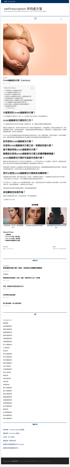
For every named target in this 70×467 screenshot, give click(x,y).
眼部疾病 (5, 375)
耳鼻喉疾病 (6, 384)
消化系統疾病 (6, 265)
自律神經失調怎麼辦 (9, 295)
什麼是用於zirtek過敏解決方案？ (14, 90)
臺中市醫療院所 (7, 387)
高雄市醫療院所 (7, 418)
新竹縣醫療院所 (7, 360)
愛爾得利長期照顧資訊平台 (10, 448)
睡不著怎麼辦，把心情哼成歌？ (12, 303)
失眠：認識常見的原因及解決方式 (13, 286)
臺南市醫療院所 (7, 394)
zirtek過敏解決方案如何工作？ (13, 92)
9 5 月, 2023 (6, 297)
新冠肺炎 (5, 350)
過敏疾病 (5, 77)
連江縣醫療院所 (7, 406)
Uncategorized (7, 320)
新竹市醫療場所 (7, 357)
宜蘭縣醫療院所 (7, 338)
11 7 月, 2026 (7, 280)
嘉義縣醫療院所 (7, 332)
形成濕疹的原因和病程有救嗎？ (35, 225)
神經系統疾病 (7, 378)
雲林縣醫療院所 (7, 415)
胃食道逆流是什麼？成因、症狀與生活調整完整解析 (22, 268)
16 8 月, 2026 (7, 271)
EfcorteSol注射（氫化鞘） (13, 236)
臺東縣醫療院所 (7, 397)
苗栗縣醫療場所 (7, 403)
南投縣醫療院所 (7, 326)
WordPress (33, 461)
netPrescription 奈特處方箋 (23, 9)
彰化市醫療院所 (7, 344)
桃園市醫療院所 (7, 363)
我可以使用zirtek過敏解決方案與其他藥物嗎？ (17, 104)
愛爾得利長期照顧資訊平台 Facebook (13, 444)
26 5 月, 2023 (7, 288)
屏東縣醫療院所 (7, 341)
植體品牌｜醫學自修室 (9, 440)
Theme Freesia (27, 461)
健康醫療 (5, 323)
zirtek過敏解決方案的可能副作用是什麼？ (16, 102)
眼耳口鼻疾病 (7, 372)
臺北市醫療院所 (7, 390)
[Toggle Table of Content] (31, 88)
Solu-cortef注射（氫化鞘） (13, 238)
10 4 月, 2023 (7, 305)
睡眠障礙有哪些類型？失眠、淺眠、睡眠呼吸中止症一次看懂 (21, 278)
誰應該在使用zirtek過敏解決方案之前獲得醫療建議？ (19, 100)
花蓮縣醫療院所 (7, 400)
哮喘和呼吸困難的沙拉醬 (13, 240)
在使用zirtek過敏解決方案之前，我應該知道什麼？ (18, 96)
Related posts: (11, 108)
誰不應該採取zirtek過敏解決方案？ (14, 98)
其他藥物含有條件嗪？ (11, 106)
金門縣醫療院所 (7, 412)
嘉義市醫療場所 (7, 329)
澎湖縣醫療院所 (7, 369)
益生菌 (5, 437)
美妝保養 (5, 381)
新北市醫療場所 (7, 354)
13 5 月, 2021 (7, 83)
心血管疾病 (6, 347)
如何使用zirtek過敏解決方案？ (13, 94)
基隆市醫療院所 (7, 335)
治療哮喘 (8, 234)
